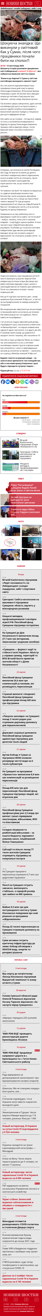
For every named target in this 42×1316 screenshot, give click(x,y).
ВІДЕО (21, 479)
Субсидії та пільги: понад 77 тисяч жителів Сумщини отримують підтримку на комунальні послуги (18, 854)
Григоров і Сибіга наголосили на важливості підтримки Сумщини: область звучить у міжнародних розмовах (20, 604)
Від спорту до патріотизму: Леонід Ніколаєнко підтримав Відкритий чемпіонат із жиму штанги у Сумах (19, 978)
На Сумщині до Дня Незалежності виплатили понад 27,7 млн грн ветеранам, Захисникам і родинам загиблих (20, 637)
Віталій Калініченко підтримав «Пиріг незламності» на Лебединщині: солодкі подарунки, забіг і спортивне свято (19, 586)
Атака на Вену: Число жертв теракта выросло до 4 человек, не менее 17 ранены (20, 1161)
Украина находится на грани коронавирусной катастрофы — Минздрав (19, 1148)
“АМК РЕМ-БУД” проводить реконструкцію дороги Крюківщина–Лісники (17, 1036)
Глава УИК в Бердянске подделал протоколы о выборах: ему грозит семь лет (20, 1251)
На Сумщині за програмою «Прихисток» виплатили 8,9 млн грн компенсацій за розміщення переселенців (20, 776)
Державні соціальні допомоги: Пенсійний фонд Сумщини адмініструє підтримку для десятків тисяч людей (19, 737)
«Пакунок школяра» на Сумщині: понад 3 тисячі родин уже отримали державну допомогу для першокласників (21, 721)
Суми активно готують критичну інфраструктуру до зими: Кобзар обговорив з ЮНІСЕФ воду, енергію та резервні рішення (18, 946)
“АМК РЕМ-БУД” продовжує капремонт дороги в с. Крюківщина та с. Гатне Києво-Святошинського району (19, 1057)
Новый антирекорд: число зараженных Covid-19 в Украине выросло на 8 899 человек (20, 1175)
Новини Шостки (26, 1311)
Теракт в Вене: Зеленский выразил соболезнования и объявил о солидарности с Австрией (17, 1204)
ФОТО (21, 521)
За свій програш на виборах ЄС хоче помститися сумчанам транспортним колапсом (24, 501)
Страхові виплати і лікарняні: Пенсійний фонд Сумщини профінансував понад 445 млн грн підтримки (19, 699)
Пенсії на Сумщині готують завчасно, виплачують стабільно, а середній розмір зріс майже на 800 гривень (18, 889)
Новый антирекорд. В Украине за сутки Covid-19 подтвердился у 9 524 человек (20, 1129)
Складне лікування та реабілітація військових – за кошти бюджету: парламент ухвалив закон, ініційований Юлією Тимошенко (18, 835)
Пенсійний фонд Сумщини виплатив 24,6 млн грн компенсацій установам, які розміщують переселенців (18, 682)
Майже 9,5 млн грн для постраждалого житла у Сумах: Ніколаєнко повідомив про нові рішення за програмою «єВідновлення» (20, 913)
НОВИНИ (21, 566)
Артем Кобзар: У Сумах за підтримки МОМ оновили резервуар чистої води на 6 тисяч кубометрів (17, 759)
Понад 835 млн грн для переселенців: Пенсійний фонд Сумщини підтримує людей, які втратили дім (20, 792)
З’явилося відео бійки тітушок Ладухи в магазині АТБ (25, 512)
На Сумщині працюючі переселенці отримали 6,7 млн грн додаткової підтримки (20, 874)
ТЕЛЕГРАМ (25, 370)
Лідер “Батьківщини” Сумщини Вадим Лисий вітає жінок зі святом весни (25, 487)
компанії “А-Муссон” (27, 71)
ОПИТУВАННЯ (21, 387)
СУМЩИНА (21, 434)
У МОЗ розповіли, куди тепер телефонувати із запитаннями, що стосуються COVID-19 (20, 1265)
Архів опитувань (33, 424)
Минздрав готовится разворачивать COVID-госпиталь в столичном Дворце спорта (20, 1224)
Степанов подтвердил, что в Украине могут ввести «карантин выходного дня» (19, 1101)
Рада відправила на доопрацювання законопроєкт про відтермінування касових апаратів (20, 1077)
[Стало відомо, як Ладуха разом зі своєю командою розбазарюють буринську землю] (10, 530)
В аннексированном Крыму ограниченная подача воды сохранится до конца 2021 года (18, 1237)
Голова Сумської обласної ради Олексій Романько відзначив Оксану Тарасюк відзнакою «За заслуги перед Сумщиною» (19, 1000)
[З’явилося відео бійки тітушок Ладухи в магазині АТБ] (10, 554)
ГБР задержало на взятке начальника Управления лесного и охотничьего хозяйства (20, 1188)
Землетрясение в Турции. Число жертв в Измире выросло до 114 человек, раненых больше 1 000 (19, 1115)
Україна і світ (21, 960)
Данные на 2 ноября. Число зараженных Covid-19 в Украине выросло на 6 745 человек (20, 1278)
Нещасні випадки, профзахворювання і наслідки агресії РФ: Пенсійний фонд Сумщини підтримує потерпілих (20, 621)
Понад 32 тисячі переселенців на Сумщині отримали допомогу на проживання (20, 929)
